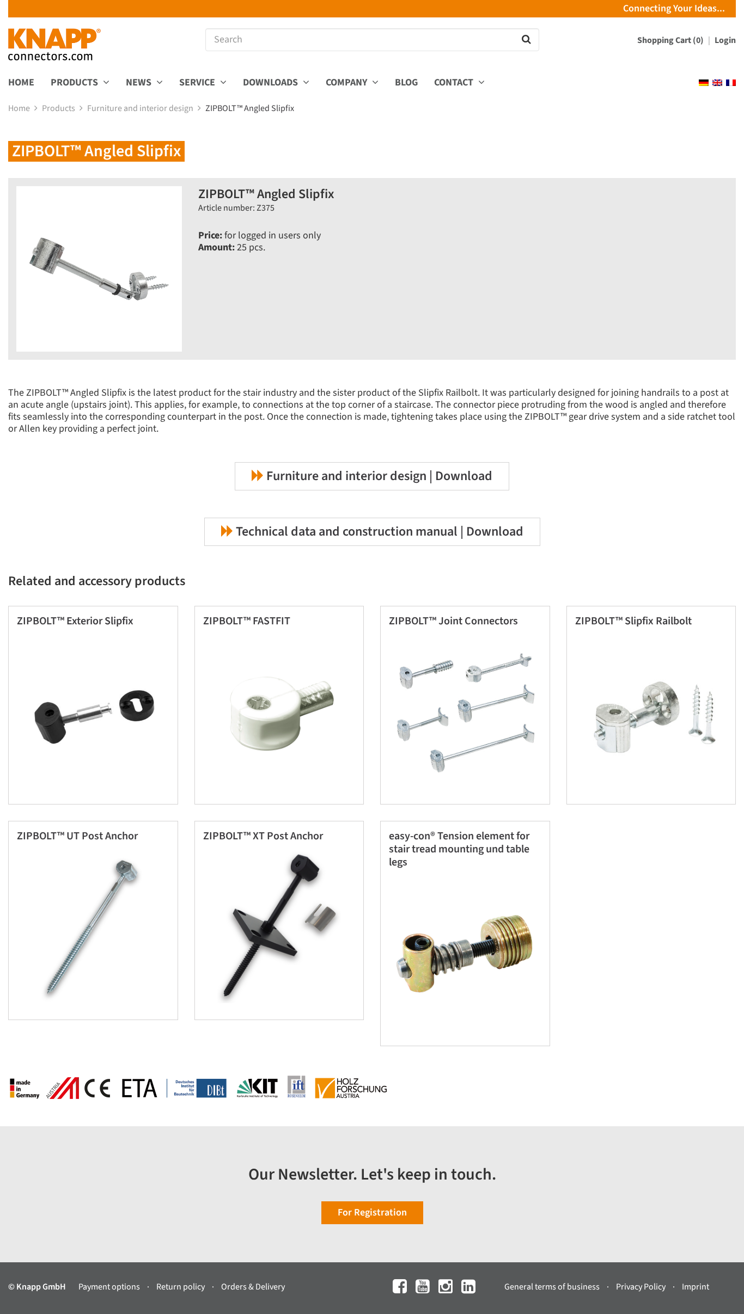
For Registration (372, 1212)
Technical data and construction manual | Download (378, 531)
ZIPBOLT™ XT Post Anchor (263, 836)
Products (59, 108)
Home (21, 83)
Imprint (695, 1287)
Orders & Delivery (253, 1287)
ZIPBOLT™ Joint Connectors (453, 621)
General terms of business (552, 1287)
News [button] (140, 83)
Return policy (181, 1287)
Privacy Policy (641, 1287)
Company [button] (347, 83)
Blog (406, 83)
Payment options (110, 1287)
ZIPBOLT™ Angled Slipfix (250, 108)
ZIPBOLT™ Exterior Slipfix (75, 621)
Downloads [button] (271, 83)
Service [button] (198, 83)
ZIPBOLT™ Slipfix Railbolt (633, 621)
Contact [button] (454, 83)
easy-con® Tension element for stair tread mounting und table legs (459, 849)
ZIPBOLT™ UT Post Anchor (77, 836)
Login (725, 40)
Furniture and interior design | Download (378, 476)
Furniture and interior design (141, 108)
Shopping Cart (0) (671, 40)
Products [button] (75, 83)
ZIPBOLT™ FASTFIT (246, 621)
